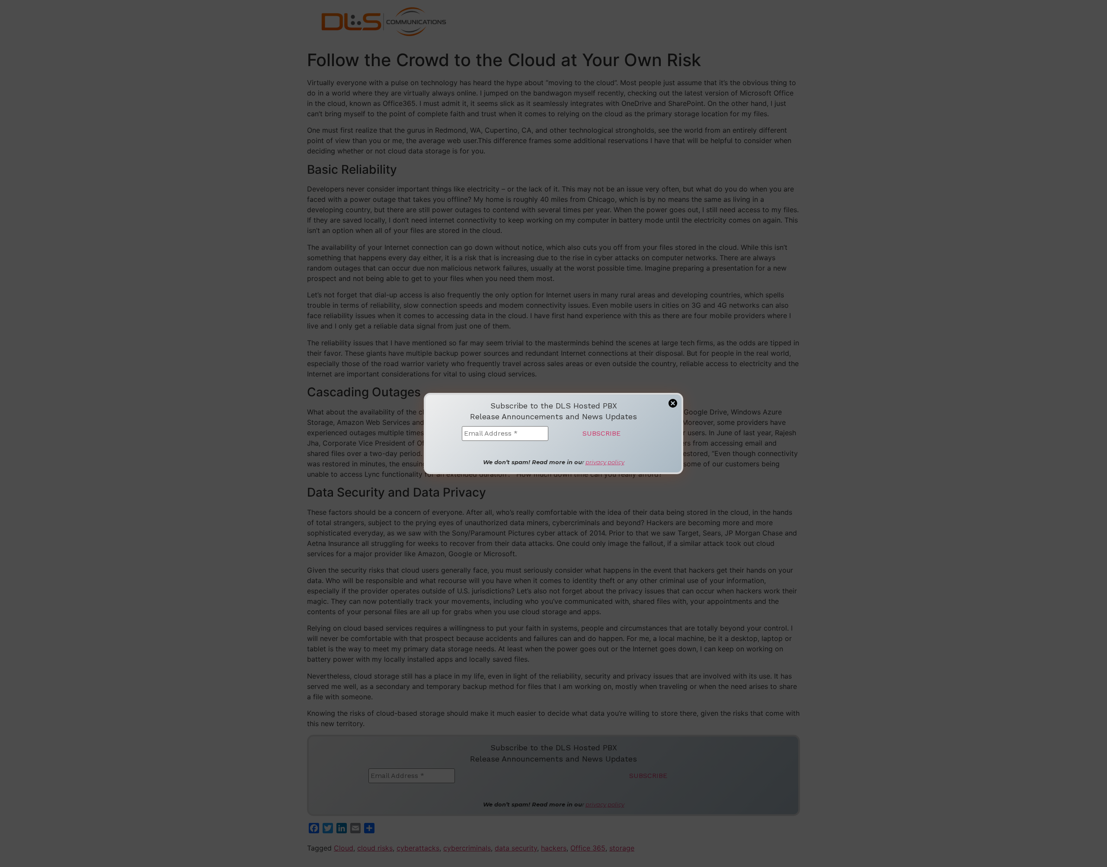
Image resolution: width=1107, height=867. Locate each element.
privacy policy (604, 462)
